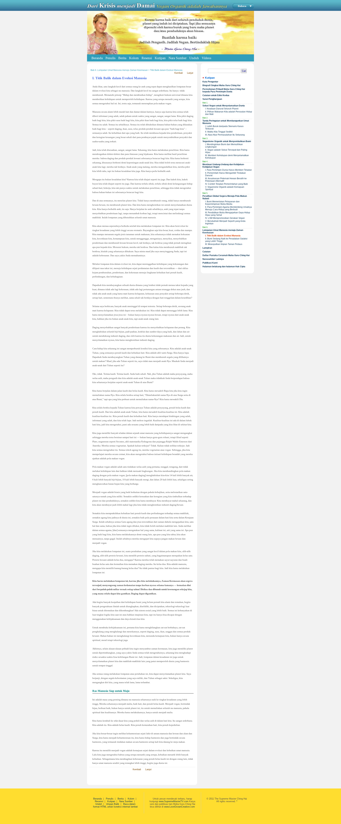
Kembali (178, 73)
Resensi (99, 801)
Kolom (131, 798)
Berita (121, 798)
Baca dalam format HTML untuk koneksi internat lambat (115, 805)
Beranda (97, 58)
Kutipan (111, 801)
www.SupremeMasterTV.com (173, 801)
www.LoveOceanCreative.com (179, 806)
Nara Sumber (126, 801)
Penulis (109, 798)
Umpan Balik (112, 804)
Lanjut (190, 73)
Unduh (98, 804)
